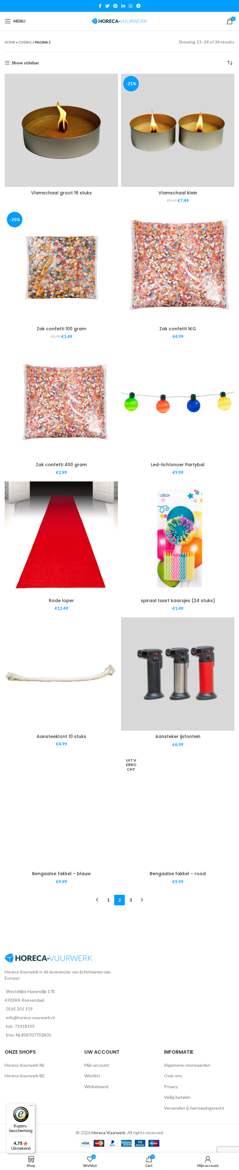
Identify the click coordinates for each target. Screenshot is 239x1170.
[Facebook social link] (100, 6)
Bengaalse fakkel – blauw (61, 874)
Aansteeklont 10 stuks (61, 736)
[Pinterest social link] (115, 6)
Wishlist (92, 1075)
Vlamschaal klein (177, 193)
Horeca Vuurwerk (108, 1132)
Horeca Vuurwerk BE (25, 1075)
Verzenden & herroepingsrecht (194, 1108)
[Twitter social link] (107, 6)
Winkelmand (96, 1086)
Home (10, 42)
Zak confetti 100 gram (61, 329)
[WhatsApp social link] (130, 6)
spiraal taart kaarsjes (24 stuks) (178, 600)
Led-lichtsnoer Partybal (177, 465)
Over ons (173, 1075)
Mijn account (96, 1065)
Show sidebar (25, 62)
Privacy (171, 1086)
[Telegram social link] (138, 6)
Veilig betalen (177, 1097)
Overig (25, 42)
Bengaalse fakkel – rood (178, 874)
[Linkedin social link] (123, 6)
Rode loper (61, 600)
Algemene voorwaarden (187, 1065)
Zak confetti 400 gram (61, 465)
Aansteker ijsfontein (177, 736)
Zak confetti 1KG (177, 329)
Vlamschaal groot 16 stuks (61, 193)
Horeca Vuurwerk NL (25, 1065)
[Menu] (31, 1107)
